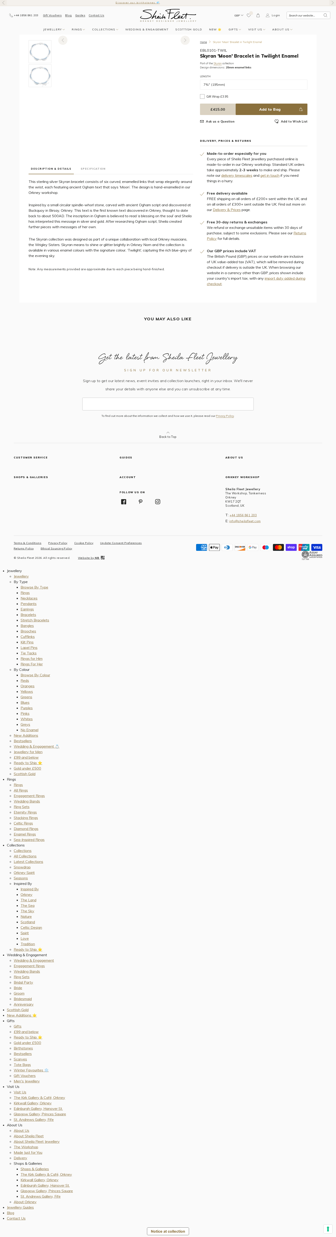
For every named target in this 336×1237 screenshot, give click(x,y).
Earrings (27, 609)
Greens (26, 697)
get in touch (270, 175)
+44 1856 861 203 (243, 515)
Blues (25, 702)
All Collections (25, 856)
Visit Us (255, 29)
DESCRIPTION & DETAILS (51, 168)
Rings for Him (32, 658)
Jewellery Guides (20, 1207)
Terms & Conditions (27, 543)
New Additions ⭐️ (22, 1015)
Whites (27, 719)
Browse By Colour (35, 675)
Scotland (28, 922)
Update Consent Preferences (121, 543)
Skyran (217, 63)
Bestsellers (23, 741)
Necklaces (29, 598)
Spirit (25, 933)
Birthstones (23, 1048)
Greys (25, 724)
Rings (77, 29)
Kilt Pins (27, 642)
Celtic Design (31, 927)
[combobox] (308, 15)
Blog (68, 15)
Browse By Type (34, 587)
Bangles (27, 625)
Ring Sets (21, 806)
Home (203, 42)
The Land (28, 900)
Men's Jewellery (27, 1081)
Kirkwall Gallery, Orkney (33, 1103)
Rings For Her (32, 664)
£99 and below (26, 757)
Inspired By (30, 889)
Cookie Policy (83, 543)
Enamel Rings (25, 834)
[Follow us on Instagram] (158, 502)
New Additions (26, 735)
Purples (27, 708)
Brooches (28, 631)
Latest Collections (28, 861)
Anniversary (24, 1004)
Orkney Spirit (24, 872)
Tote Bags (22, 1064)
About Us (281, 29)
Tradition (28, 944)
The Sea (28, 905)
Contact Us (96, 15)
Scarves (20, 1059)
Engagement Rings (29, 795)
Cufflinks (28, 636)
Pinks (25, 713)
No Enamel (29, 730)
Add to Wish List (294, 121)
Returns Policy (24, 548)
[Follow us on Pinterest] (141, 502)
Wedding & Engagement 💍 (36, 746)
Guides (80, 15)
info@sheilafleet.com (245, 521)
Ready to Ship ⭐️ (28, 762)
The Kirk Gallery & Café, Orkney (39, 1097)
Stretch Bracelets (35, 620)
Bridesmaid (23, 998)
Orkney (26, 894)
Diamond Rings (26, 828)
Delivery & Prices (227, 209)
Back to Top (167, 437)
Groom (19, 993)
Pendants (29, 603)
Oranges (28, 686)
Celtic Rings (23, 823)
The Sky (27, 911)
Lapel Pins (29, 647)
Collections (103, 29)
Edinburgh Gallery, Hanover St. (38, 1108)
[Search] (325, 15)
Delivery (20, 1158)
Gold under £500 (27, 768)
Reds (25, 680)
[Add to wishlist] (249, 15)
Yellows (27, 691)
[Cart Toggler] (258, 15)
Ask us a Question (220, 121)
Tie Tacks (29, 653)
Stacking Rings (26, 817)
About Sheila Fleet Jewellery (37, 1141)
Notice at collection (168, 1231)
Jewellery (52, 29)
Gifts (233, 29)
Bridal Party (23, 982)
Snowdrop (22, 867)
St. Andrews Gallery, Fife (34, 1119)
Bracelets (28, 614)
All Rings (21, 790)
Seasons (21, 878)
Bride (18, 987)
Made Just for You (28, 1152)
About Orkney (25, 1202)
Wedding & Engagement (146, 29)
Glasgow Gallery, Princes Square (40, 1114)
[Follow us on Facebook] (124, 502)
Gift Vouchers (52, 15)
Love (25, 938)
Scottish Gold (188, 29)
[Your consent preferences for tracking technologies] (328, 1229)
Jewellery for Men (28, 752)
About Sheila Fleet (29, 1136)
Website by (88, 558)
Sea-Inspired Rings (29, 839)
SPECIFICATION (93, 168)
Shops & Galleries (35, 1169)
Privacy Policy (225, 416)
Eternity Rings (25, 812)
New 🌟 (215, 29)
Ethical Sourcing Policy (56, 548)
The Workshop (26, 1147)
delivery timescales (236, 175)
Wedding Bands (27, 801)
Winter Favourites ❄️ (31, 1070)
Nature (26, 916)
